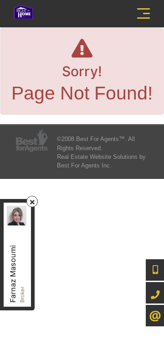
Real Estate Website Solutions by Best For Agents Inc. (101, 161)
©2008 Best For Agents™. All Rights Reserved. (96, 143)
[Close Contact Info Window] (32, 202)
